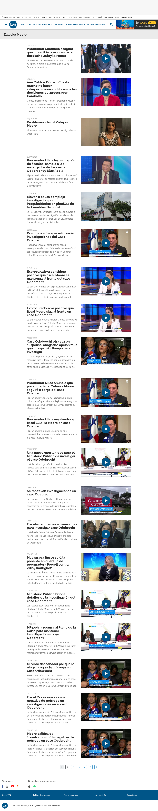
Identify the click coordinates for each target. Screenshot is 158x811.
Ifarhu (44, 17)
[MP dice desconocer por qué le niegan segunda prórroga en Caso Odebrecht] (106, 673)
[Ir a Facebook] (3, 786)
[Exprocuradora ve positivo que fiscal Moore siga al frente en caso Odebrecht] (106, 318)
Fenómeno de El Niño (57, 17)
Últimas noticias (8, 17)
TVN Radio (58, 25)
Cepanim (36, 17)
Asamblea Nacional (86, 17)
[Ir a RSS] (19, 786)
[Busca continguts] (111, 24)
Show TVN (37, 25)
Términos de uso (71, 795)
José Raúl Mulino (23, 17)
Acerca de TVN (101, 795)
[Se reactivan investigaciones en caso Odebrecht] (106, 500)
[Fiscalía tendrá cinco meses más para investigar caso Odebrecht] (106, 534)
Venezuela (73, 17)
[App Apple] (29, 786)
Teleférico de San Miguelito (108, 17)
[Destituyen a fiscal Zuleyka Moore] (106, 132)
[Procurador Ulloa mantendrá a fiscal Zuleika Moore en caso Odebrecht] (106, 429)
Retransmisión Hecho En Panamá (146, 26)
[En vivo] (138, 22)
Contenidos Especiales (73, 25)
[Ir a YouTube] (13, 786)
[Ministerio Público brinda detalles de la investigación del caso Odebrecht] (106, 604)
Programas (100, 25)
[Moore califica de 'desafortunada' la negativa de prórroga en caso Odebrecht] (106, 743)
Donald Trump (126, 17)
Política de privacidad (41, 795)
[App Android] (35, 786)
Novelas (90, 25)
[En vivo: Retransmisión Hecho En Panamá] (125, 24)
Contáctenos (132, 795)
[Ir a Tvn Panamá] (13, 24)
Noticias (24, 25)
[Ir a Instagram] (7, 786)
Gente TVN (6, 795)
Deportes (46, 25)
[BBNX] (5, 806)
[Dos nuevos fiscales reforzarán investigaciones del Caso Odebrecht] (106, 243)
